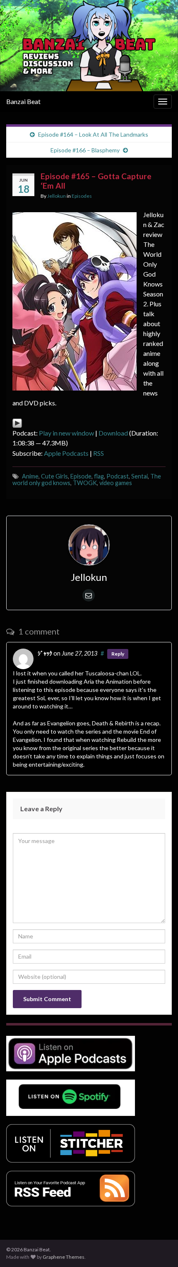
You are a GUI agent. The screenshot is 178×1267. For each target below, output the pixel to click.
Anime (30, 476)
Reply (117, 654)
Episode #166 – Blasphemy (85, 150)
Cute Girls (54, 476)
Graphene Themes (63, 1257)
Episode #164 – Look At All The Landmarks (93, 134)
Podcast (117, 476)
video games (115, 482)
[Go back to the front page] (89, 45)
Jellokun (56, 196)
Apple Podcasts (66, 453)
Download (113, 433)
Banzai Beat (23, 101)
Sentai (139, 476)
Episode (80, 476)
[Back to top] (159, 1248)
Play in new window (66, 433)
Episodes (82, 196)
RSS (98, 453)
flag (99, 476)
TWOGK (85, 482)
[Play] (17, 422)
